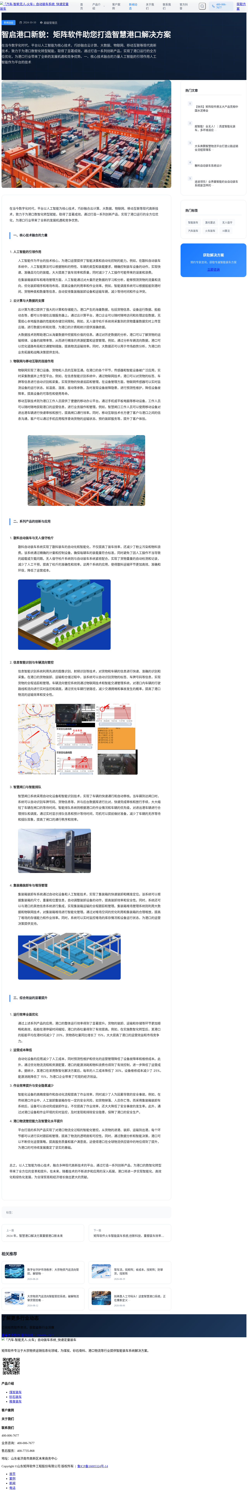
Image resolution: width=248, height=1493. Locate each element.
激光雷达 (210, 222)
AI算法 (226, 230)
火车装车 (210, 230)
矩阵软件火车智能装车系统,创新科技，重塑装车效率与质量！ (129, 1236)
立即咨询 (213, 269)
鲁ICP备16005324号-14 (92, 1466)
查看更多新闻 (11, 1335)
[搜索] (202, 6)
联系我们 (167, 6)
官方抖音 (184, 6)
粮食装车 (15, 1401)
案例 (12, 1478)
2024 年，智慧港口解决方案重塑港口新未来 (34, 1235)
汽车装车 (193, 230)
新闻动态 (133, 6)
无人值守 (227, 222)
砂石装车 (15, 1397)
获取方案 (241, 6)
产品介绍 (96, 6)
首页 (81, 6)
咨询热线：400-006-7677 (37, 1335)
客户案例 (116, 6)
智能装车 (193, 222)
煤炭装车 (15, 1392)
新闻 (12, 1483)
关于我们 (150, 6)
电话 (12, 1488)
